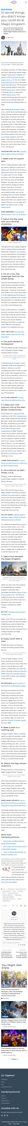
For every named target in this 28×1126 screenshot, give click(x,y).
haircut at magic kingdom (13, 893)
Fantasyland (20, 891)
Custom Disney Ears (6, 891)
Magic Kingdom (15, 109)
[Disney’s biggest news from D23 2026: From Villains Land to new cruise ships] (14, 1009)
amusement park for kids (9, 82)
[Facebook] (13, 905)
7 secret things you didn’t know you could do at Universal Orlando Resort (14, 463)
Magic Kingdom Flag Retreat (8, 897)
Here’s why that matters (9, 882)
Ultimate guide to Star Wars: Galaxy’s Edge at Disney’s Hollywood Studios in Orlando (13, 517)
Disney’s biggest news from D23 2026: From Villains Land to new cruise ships (13, 1022)
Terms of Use (18, 1121)
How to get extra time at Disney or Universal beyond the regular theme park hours (13, 803)
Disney (14, 891)
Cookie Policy (16, 1123)
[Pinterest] (21, 905)
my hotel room (13, 453)
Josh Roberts (20, 64)
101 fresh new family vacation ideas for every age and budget (12, 334)
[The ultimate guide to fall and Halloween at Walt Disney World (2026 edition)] (14, 1038)
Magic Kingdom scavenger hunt (9, 898)
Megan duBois (10, 37)
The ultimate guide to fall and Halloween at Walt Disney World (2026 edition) (13, 1050)
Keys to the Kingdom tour (8, 895)
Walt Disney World (7, 172)
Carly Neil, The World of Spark (9, 1026)
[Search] (26, 2)
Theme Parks (9, 9)
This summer (21, 252)
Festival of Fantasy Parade (17, 720)
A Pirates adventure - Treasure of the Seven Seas (17, 889)
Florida (4, 893)
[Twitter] (17, 905)
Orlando (19, 898)
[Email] (24, 905)
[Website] (19, 945)
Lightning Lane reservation (10, 495)
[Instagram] (22, 945)
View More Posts (14, 919)
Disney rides (10, 90)
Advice (3, 9)
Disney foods (11, 95)
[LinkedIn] (24, 945)
